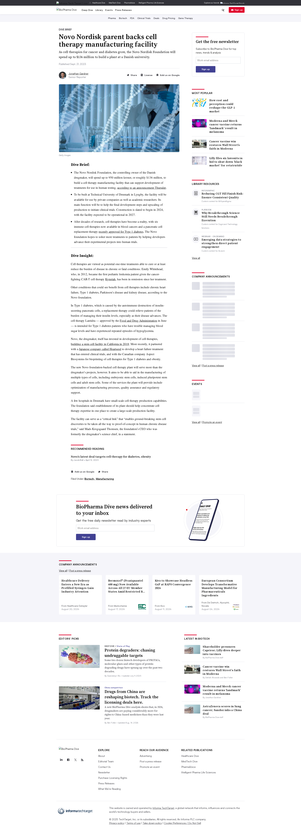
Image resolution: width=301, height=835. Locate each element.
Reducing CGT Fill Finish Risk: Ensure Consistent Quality (222, 195)
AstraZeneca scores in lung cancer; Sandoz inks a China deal (222, 710)
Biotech (123, 18)
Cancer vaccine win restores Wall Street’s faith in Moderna (224, 145)
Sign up (239, 9)
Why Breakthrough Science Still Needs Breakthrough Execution (221, 216)
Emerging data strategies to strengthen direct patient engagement (221, 243)
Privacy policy (116, 823)
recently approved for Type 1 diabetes (121, 232)
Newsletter (104, 772)
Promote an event (212, 422)
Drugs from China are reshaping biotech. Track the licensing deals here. (131, 697)
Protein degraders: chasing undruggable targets (130, 652)
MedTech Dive (114, 3)
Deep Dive (87, 10)
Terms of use (133, 823)
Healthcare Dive (98, 3)
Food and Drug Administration (138, 320)
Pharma (112, 18)
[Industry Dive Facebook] (68, 760)
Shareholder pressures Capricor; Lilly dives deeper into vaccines (222, 650)
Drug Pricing (168, 18)
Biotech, (89, 478)
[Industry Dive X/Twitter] (75, 760)
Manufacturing (105, 478)
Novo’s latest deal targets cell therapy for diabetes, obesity (111, 457)
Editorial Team (106, 761)
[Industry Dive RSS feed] (82, 760)
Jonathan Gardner (78, 73)
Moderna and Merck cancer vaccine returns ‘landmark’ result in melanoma (225, 126)
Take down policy (152, 823)
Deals (156, 18)
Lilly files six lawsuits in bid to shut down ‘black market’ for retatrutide (226, 161)
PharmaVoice (129, 3)
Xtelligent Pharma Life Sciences (151, 3)
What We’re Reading (109, 788)
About (101, 755)
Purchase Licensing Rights (112, 777)
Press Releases (123, 10)
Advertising (146, 755)
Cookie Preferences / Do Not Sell (182, 823)
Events (109, 10)
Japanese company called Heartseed (100, 349)
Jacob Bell (78, 460)
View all (196, 258)
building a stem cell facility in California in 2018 (100, 344)
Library (99, 10)
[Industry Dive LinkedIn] (61, 760)
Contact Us (104, 766)
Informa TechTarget (163, 808)
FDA (132, 18)
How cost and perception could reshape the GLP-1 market (222, 105)
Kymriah (110, 279)
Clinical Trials (143, 18)
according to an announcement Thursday (141, 188)
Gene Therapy (185, 18)
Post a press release (213, 365)
